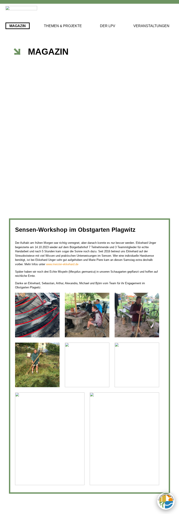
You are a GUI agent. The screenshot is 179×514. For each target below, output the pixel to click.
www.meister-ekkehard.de (62, 264)
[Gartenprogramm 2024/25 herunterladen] (166, 501)
